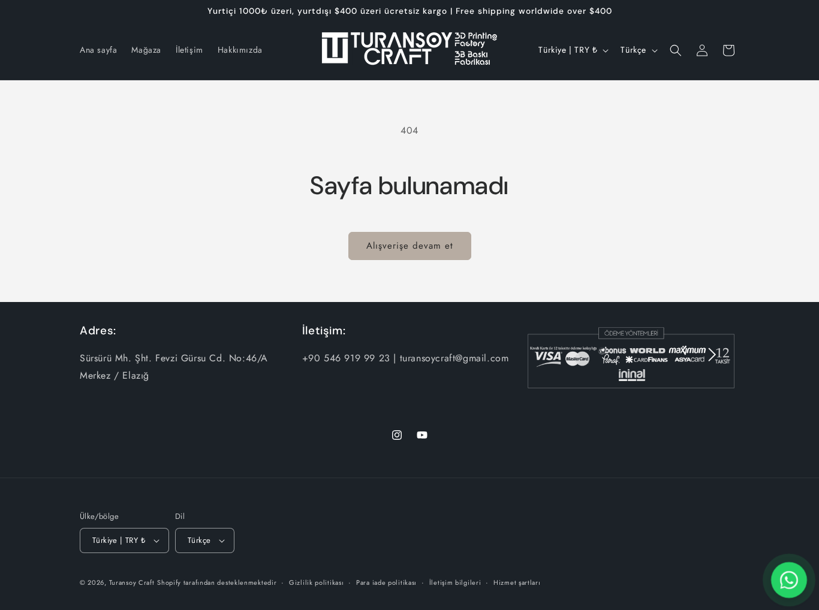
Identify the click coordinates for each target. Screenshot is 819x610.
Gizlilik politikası (316, 582)
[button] (676, 50)
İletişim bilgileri (455, 582)
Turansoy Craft (132, 582)
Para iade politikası (386, 582)
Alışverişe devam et (409, 245)
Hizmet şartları (517, 582)
